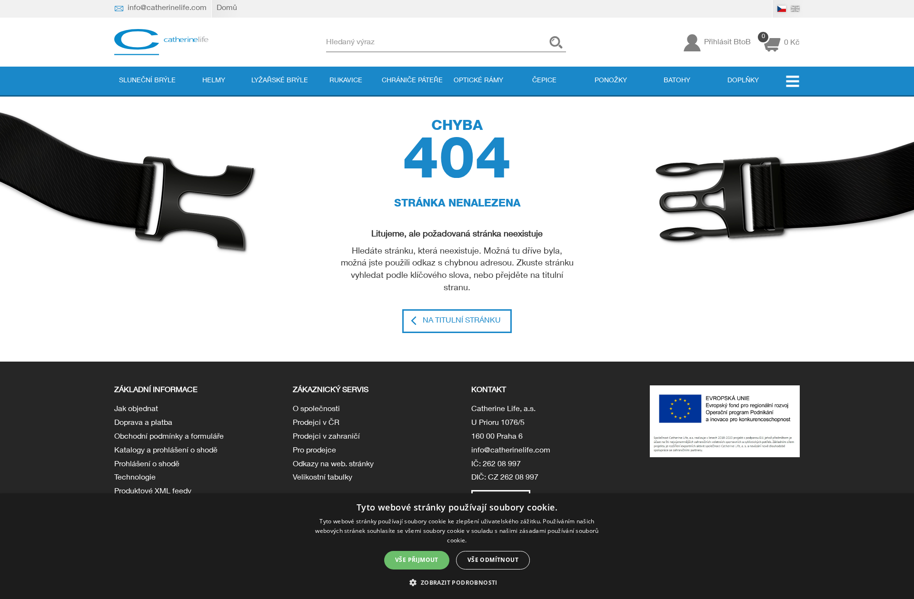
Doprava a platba (143, 423)
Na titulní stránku (462, 321)
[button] (457, 582)
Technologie (135, 478)
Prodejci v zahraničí (326, 437)
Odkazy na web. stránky (333, 465)
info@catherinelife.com (510, 451)
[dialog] (457, 546)
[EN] (795, 9)
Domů (227, 8)
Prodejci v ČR (316, 423)
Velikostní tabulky (322, 478)
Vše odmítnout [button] (492, 560)
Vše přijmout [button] (416, 560)
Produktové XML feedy (152, 492)
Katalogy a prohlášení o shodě (166, 451)
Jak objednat (136, 409)
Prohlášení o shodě (146, 465)
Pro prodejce (314, 451)
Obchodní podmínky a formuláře (169, 437)
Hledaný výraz (350, 42)
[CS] (781, 9)
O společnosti (316, 409)
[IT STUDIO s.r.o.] (161, 42)
